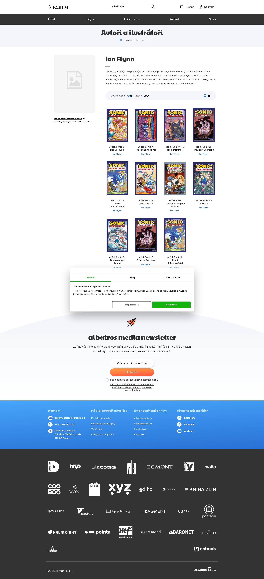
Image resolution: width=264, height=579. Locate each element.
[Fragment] (154, 511)
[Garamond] (151, 532)
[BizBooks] (103, 467)
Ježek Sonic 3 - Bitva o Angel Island (117, 260)
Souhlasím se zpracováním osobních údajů (134, 379)
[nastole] (85, 511)
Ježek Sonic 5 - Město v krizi (146, 202)
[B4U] (118, 511)
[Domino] (53, 467)
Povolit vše (171, 305)
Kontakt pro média (100, 418)
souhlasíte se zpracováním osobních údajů (144, 351)
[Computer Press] (94, 489)
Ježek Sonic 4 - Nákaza (204, 202)
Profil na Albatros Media (68, 118)
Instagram (189, 417)
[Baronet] (181, 532)
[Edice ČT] (183, 511)
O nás (212, 19)
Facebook (189, 424)
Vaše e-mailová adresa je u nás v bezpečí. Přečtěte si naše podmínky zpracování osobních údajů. (132, 387)
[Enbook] (205, 549)
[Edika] (146, 489)
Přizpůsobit (130, 305)
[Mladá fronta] (126, 532)
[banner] (64, 7)
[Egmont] (160, 467)
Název (138, 96)
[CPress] (169, 489)
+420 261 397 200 (65, 424)
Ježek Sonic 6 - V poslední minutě (175, 148)
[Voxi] (74, 489)
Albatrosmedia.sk (143, 423)
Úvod (51, 19)
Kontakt (174, 19)
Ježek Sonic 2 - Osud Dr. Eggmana (204, 148)
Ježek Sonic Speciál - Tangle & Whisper (175, 203)
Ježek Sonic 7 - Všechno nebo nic (146, 148)
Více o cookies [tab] (173, 277)
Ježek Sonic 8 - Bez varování (117, 148)
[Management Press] (75, 467)
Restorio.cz (140, 434)
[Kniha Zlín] (200, 489)
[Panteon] (209, 511)
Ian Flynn (117, 154)
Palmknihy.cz (141, 429)
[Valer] (132, 467)
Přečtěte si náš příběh (102, 434)
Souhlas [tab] (91, 277)
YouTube (188, 431)
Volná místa (97, 429)
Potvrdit (132, 372)
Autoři (129, 40)
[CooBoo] (54, 489)
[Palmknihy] (62, 532)
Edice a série (132, 19)
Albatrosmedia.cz (143, 418)
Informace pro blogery (103, 423)
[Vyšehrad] (56, 511)
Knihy (88, 19)
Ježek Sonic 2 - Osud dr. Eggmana (146, 259)
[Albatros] (188, 467)
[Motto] (210, 467)
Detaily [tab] (132, 277)
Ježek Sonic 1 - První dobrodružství (117, 203)
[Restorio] (52, 549)
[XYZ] (120, 489)
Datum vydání (118, 96)
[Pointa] (97, 532)
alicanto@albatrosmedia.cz (70, 417)
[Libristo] (209, 532)
